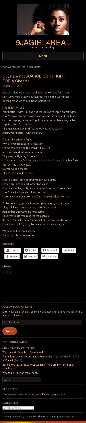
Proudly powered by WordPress (19, 416)
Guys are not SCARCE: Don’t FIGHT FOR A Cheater (33, 78)
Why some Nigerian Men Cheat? (20, 373)
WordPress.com (67, 416)
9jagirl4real (43, 41)
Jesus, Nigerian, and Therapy (18, 347)
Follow (9, 331)
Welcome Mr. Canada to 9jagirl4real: (22, 352)
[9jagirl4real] (43, 36)
